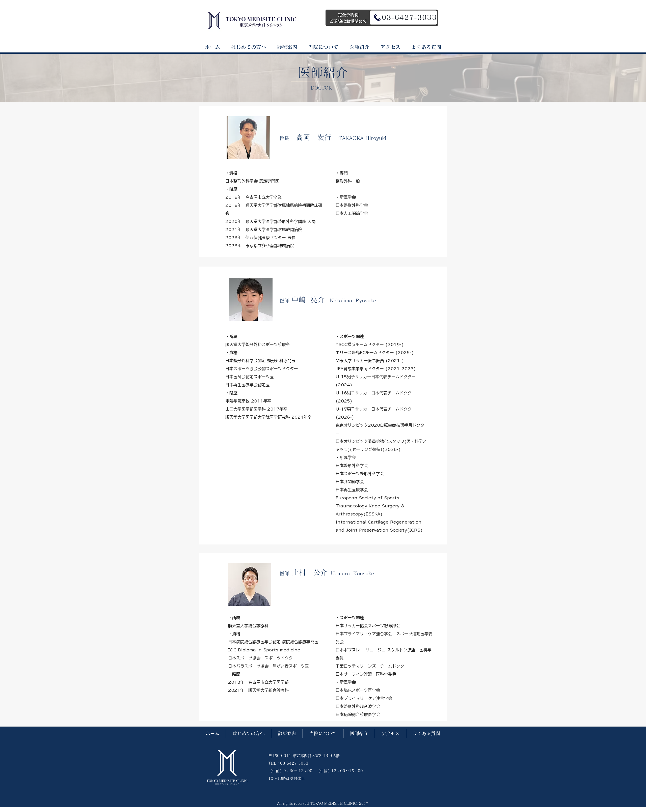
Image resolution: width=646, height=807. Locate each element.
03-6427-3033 (409, 17)
